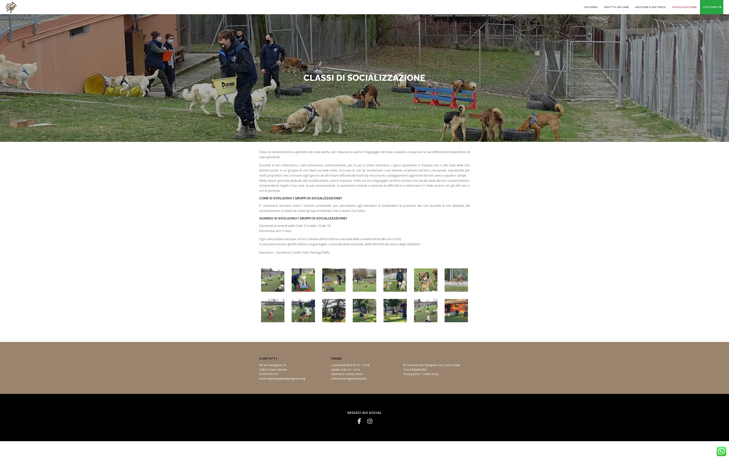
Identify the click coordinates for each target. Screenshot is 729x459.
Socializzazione (684, 7)
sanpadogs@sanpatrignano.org (286, 378)
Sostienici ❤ (712, 7)
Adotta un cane (616, 7)
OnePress (379, 450)
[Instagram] (370, 421)
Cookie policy (430, 374)
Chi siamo (591, 7)
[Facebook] (359, 421)
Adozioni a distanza (650, 7)
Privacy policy (411, 374)
